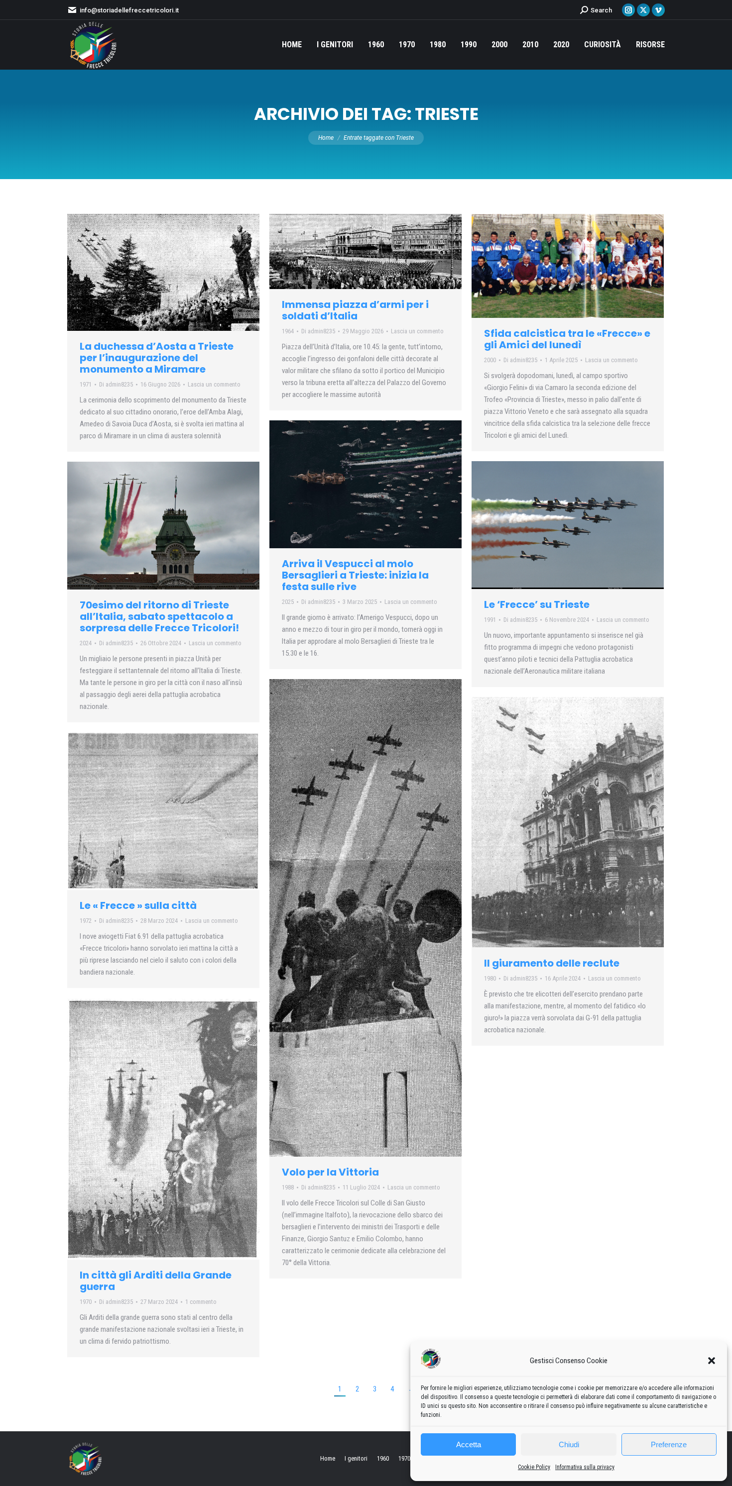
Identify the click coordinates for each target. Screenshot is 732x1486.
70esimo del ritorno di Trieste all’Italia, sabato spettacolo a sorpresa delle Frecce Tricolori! (159, 616)
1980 (490, 978)
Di (116, 384)
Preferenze (669, 1444)
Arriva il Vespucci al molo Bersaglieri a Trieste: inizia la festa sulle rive (355, 575)
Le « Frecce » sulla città (138, 905)
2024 (86, 643)
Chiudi (569, 1444)
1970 (86, 1301)
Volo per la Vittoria (330, 1172)
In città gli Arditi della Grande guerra (156, 1280)
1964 (288, 331)
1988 (288, 1187)
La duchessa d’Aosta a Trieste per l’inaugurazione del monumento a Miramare (157, 357)
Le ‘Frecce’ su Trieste (537, 604)
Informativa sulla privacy (584, 1467)
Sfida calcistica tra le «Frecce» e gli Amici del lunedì (567, 339)
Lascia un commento (214, 384)
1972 (86, 920)
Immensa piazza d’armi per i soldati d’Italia (355, 310)
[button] (712, 1361)
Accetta (468, 1444)
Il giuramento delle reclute (551, 963)
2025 (288, 601)
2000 (490, 360)
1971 (86, 384)
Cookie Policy (534, 1467)
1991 (490, 619)
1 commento (201, 1301)
